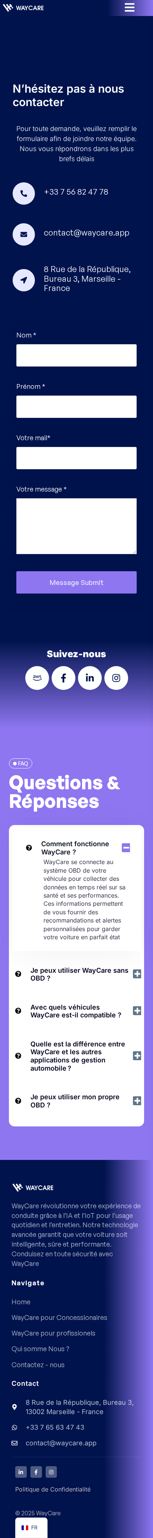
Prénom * (30, 386)
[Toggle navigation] (134, 7)
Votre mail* (33, 438)
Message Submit (77, 582)
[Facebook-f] (36, 1472)
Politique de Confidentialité (53, 1489)
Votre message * (41, 489)
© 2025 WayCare (38, 1513)
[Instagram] (51, 1472)
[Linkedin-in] (21, 1472)
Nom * (26, 335)
